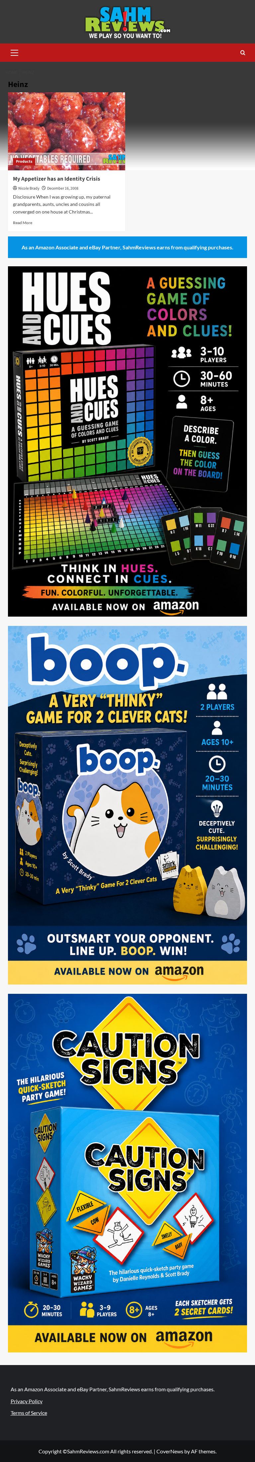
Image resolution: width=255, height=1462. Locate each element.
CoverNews (169, 1451)
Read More (22, 222)
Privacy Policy (26, 1401)
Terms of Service (29, 1413)
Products (24, 161)
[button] (14, 51)
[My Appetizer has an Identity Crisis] (66, 131)
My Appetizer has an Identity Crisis (56, 179)
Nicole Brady (29, 188)
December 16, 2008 (62, 188)
